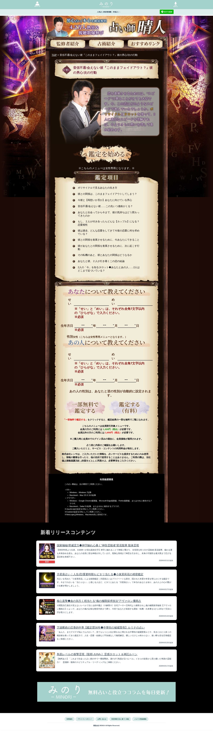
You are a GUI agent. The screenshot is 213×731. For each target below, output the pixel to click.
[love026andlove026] (84, 407)
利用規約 (69, 719)
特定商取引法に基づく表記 (120, 719)
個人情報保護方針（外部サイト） (78, 460)
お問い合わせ (102, 719)
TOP (54, 55)
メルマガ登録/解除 (140, 719)
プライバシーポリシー (85, 719)
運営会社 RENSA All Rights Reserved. (106, 725)
